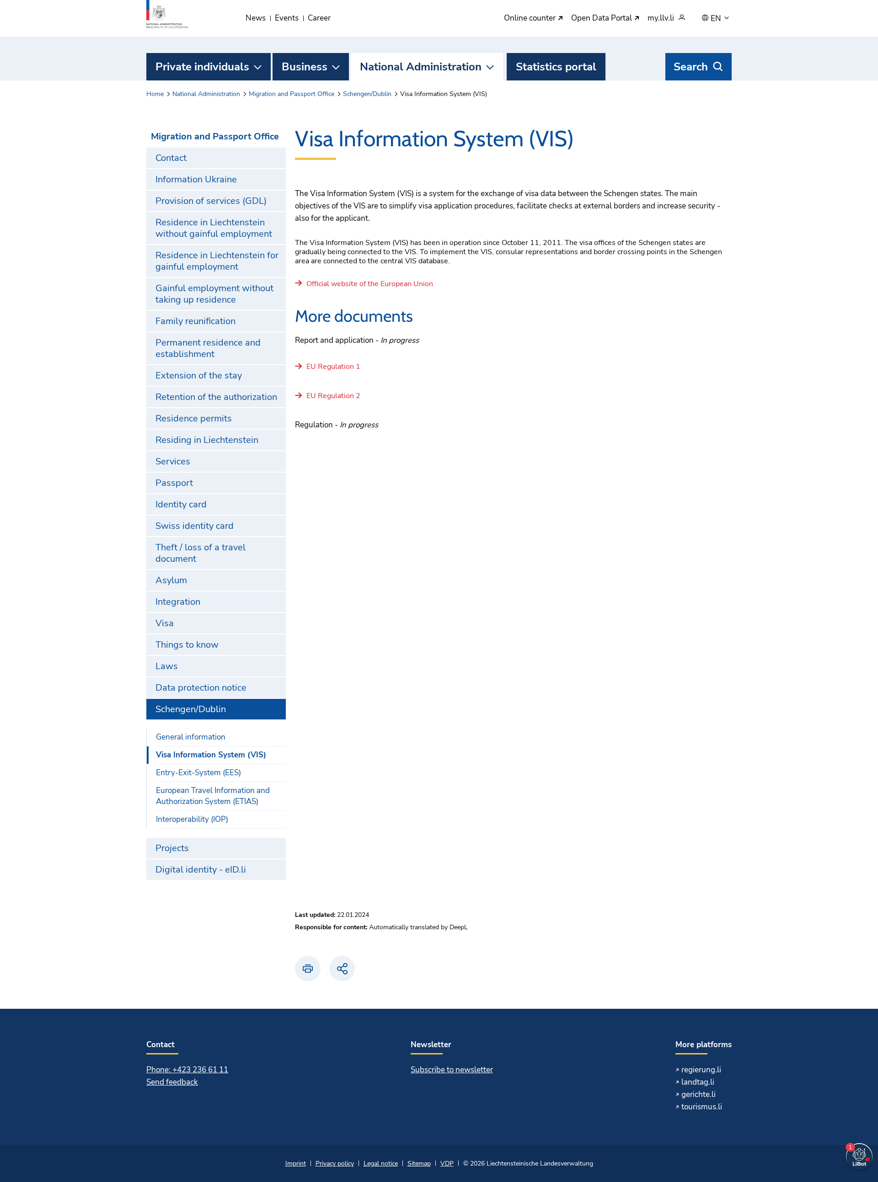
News (256, 18)
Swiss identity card (194, 526)
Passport (174, 483)
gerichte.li (698, 1094)
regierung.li (701, 1070)
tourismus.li (701, 1107)
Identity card (181, 504)
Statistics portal (556, 66)
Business (304, 66)
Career (319, 18)
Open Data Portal (602, 18)
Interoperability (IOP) (192, 819)
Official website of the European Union (369, 284)
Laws (166, 666)
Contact (171, 158)
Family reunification (195, 321)
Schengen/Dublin (367, 94)
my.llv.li (661, 18)
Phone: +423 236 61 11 (187, 1070)
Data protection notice (200, 688)
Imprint (295, 1163)
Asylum (171, 580)
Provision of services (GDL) (211, 201)
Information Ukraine (196, 179)
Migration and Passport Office (291, 94)
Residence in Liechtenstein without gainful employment (213, 228)
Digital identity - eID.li (200, 869)
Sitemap (419, 1163)
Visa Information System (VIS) (211, 755)
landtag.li (697, 1082)
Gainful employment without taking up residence (214, 294)
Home (155, 94)
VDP (447, 1163)
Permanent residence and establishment (208, 348)
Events (287, 18)
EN (717, 19)
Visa (164, 623)
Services (172, 461)
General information (190, 737)
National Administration (421, 66)
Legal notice (381, 1163)
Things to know (187, 645)
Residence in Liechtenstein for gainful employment (216, 261)
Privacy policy (335, 1163)
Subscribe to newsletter (452, 1070)
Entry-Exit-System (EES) (198, 772)
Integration (177, 602)
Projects (172, 848)
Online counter (530, 18)
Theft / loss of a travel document (200, 553)
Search (691, 66)
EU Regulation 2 (333, 396)
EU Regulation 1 (333, 367)
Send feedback (172, 1082)
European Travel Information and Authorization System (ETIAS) (213, 796)
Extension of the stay (198, 375)
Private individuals (202, 66)
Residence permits (193, 418)
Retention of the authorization (216, 397)
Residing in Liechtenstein (206, 440)
